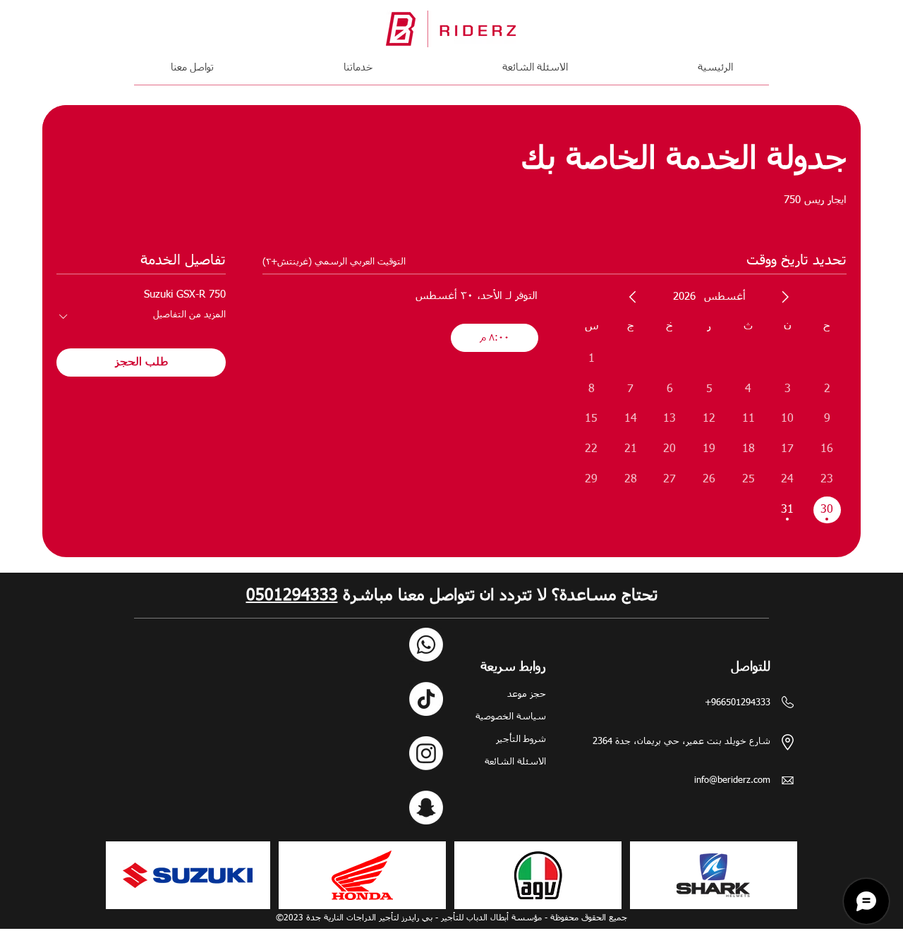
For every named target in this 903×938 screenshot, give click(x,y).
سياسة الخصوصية (510, 716)
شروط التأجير (521, 739)
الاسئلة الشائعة (515, 762)
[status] (334, 262)
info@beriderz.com (732, 780)
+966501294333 (737, 702)
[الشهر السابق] (785, 296)
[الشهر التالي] (632, 296)
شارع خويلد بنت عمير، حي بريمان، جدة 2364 (681, 741)
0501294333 (292, 595)
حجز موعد (526, 694)
